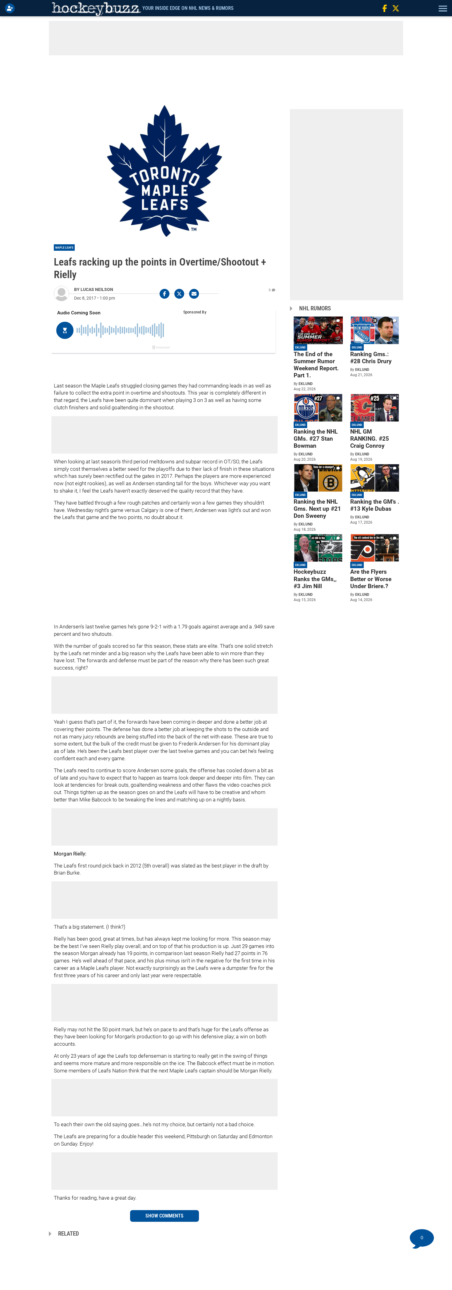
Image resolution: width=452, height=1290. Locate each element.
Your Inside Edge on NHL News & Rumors (188, 8)
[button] (442, 8)
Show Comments (164, 1216)
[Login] (11, 8)
